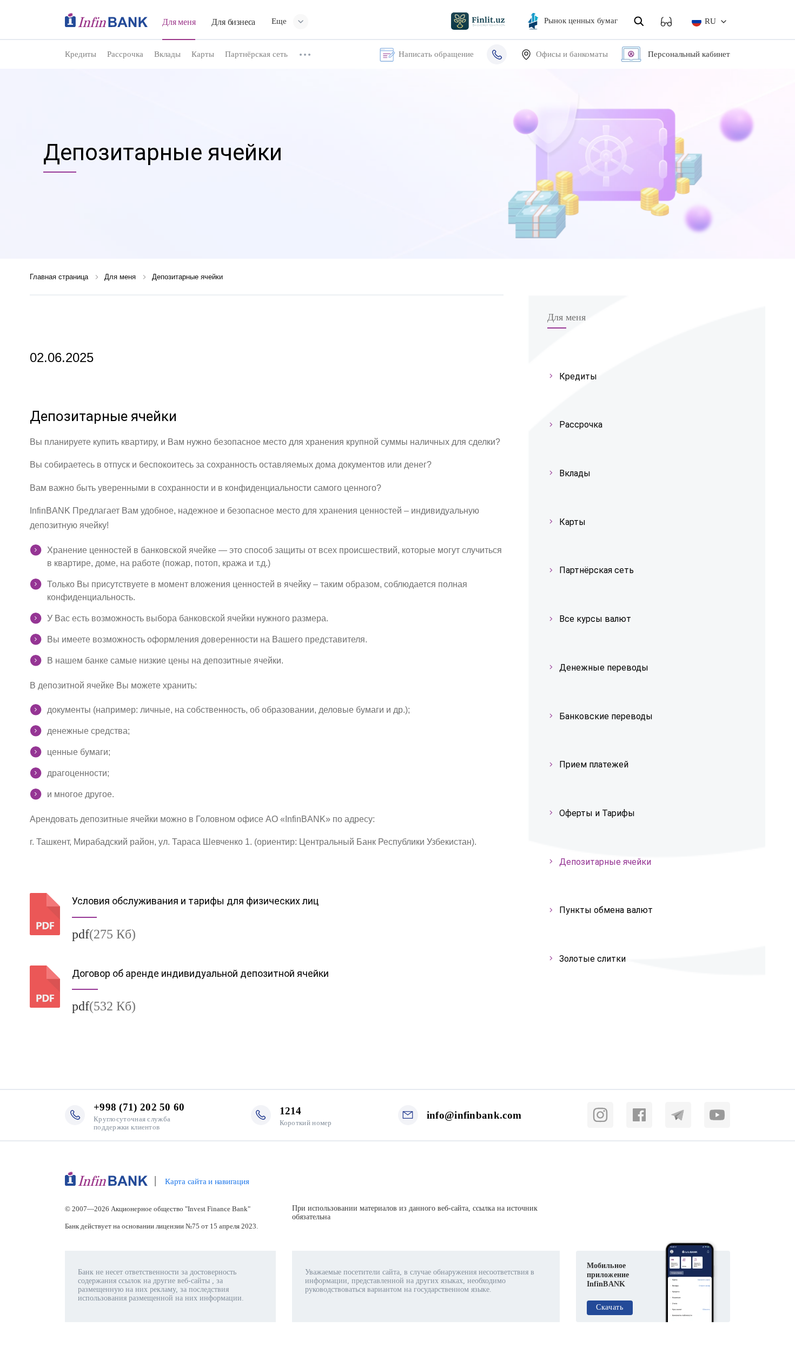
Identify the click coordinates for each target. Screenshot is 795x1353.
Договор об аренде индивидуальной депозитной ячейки (200, 973)
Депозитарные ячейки (605, 862)
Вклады (167, 54)
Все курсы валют (595, 619)
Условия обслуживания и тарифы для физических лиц (195, 901)
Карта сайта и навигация (207, 1181)
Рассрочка (125, 54)
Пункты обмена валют (606, 910)
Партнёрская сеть (256, 54)
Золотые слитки (592, 959)
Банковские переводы (606, 716)
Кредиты (80, 54)
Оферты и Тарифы (597, 813)
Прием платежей (593, 764)
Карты (202, 54)
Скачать (610, 1307)
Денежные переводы (603, 667)
